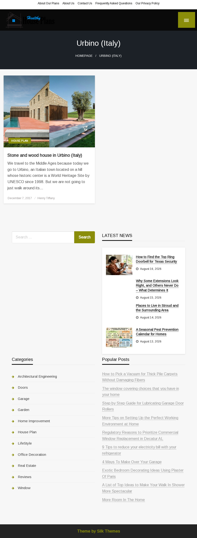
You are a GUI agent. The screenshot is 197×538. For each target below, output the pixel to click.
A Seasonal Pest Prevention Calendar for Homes (157, 332)
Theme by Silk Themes (98, 531)
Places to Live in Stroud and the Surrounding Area (157, 308)
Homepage (83, 56)
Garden (23, 410)
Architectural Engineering (37, 376)
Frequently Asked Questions (113, 3)
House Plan (19, 140)
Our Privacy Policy (147, 3)
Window (24, 488)
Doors (23, 387)
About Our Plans (48, 3)
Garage (23, 399)
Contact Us (85, 3)
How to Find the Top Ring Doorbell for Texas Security (156, 259)
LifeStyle (25, 443)
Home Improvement (34, 421)
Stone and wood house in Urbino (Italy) (44, 155)
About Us (68, 3)
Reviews (24, 477)
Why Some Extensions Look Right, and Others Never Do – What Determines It (157, 285)
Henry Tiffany (46, 198)
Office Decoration (32, 454)
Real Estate (27, 465)
